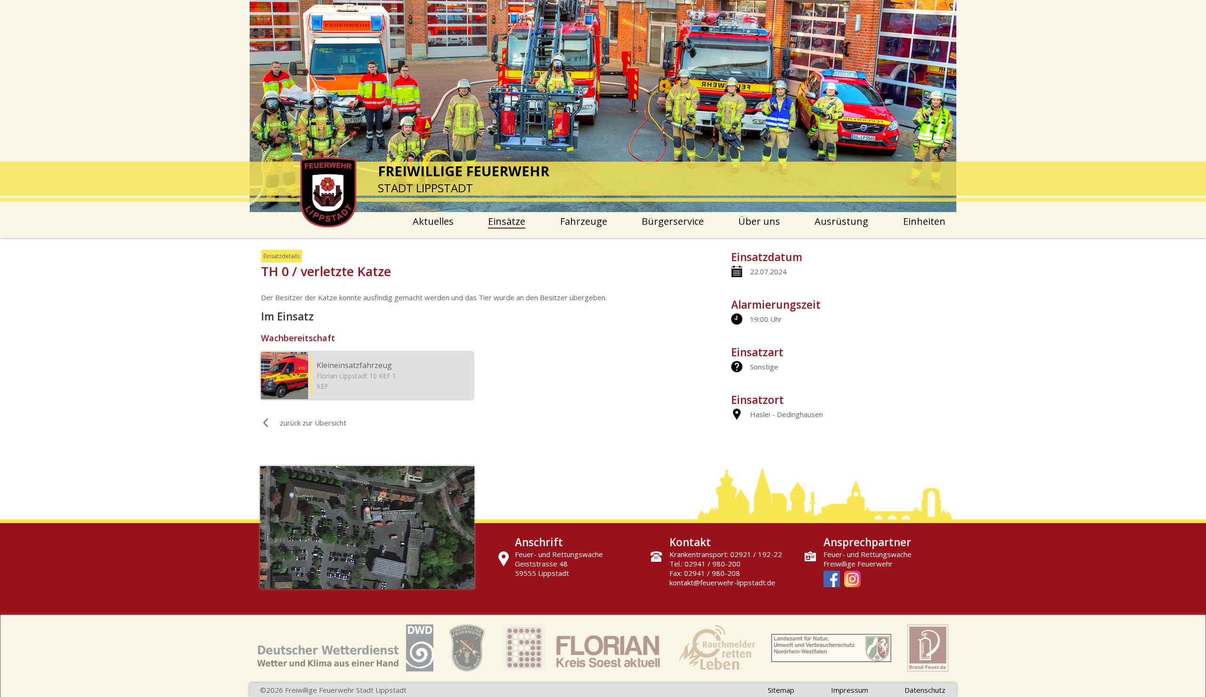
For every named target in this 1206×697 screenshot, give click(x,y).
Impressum (849, 690)
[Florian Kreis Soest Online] (582, 649)
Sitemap (781, 690)
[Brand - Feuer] (927, 649)
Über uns (759, 221)
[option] (603, 106)
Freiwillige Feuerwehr (858, 563)
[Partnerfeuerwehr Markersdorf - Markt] (467, 649)
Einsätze (506, 221)
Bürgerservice (673, 221)
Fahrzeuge (583, 221)
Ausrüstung (841, 221)
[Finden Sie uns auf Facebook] (831, 580)
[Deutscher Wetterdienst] (345, 649)
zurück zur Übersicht (313, 422)
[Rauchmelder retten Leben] (717, 649)
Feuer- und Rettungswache (867, 554)
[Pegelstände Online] (831, 648)
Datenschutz (924, 690)
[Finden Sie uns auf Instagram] (852, 580)
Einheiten (924, 221)
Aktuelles (433, 221)
